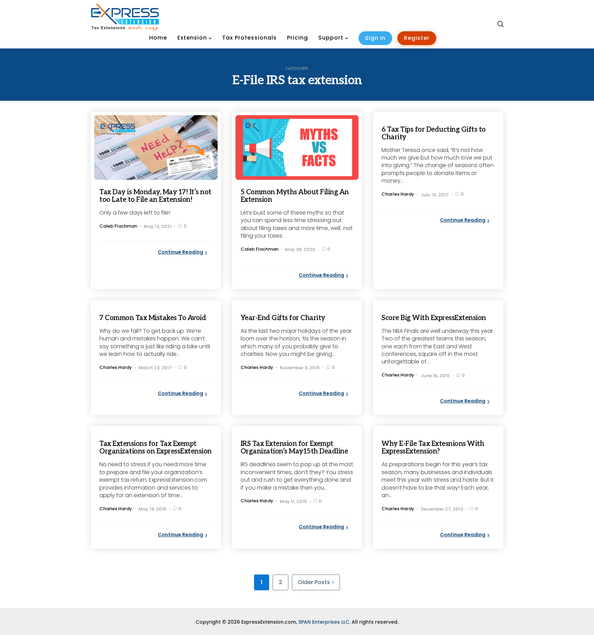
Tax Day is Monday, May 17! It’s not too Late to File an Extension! (155, 196)
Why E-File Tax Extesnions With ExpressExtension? (433, 448)
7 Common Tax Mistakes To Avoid (152, 318)
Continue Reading (180, 252)
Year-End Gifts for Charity (283, 318)
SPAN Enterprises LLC (323, 621)
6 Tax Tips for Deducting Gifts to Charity (434, 133)
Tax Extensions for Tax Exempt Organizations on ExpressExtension (155, 448)
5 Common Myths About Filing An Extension (295, 196)
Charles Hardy (398, 194)
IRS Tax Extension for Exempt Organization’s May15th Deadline (294, 448)
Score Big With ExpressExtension (434, 318)
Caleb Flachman (118, 226)
